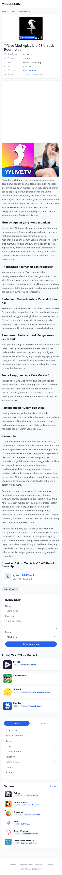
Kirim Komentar (31, 644)
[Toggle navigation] (57, 4)
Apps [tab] (16, 723)
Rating (8, 632)
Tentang (12, 864)
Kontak (50, 864)
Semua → (54, 786)
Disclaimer (39, 864)
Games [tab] (44, 723)
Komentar (10, 616)
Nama (8, 606)
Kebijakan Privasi (26, 864)
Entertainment (30, 70)
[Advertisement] (31, 111)
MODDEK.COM (11, 4)
